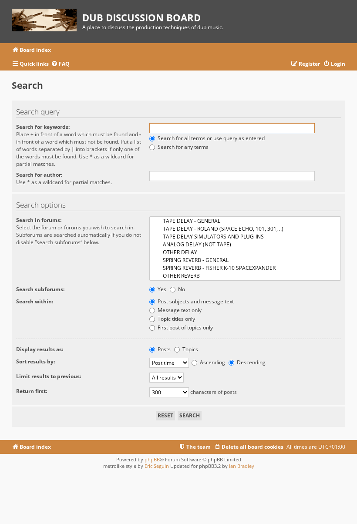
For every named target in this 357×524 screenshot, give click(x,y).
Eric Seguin (157, 466)
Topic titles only (175, 318)
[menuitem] (60, 64)
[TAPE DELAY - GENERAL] (245, 221)
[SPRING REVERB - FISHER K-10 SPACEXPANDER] (245, 268)
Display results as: (39, 349)
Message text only (179, 310)
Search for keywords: (43, 127)
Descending (251, 362)
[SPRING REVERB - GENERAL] (245, 260)
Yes (161, 289)
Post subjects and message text (195, 301)
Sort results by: (35, 361)
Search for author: (39, 174)
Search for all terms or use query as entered (210, 138)
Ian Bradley (241, 466)
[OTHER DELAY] (245, 252)
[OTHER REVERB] (245, 276)
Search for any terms (182, 147)
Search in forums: (38, 220)
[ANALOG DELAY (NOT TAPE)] (245, 245)
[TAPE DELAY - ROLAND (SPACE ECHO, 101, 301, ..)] (245, 229)
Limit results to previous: (48, 376)
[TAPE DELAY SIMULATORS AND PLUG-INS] (245, 237)
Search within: (34, 301)
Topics (189, 349)
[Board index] (47, 18)
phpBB (152, 459)
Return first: (31, 391)
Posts (163, 349)
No (181, 289)
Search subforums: (40, 289)
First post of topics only (184, 327)
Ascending (212, 362)
